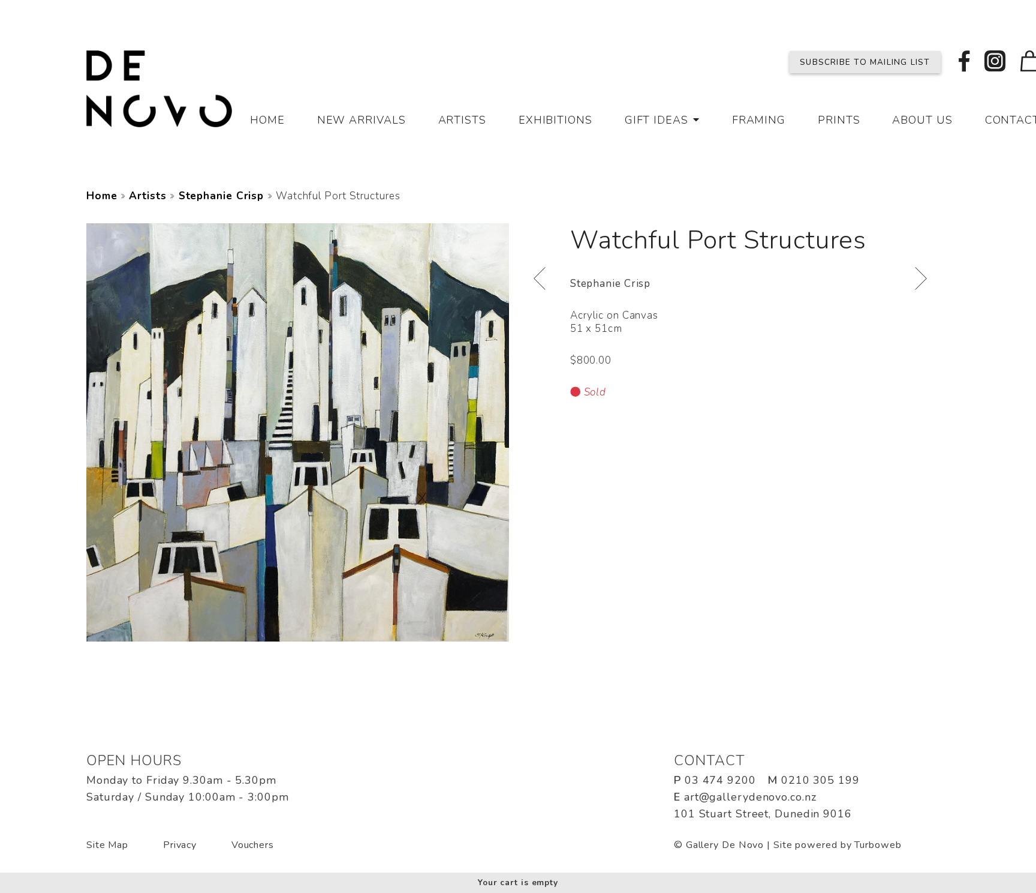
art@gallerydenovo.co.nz (750, 797)
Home (267, 120)
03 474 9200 (720, 780)
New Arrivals (361, 120)
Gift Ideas (656, 120)
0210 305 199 (820, 780)
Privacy (180, 845)
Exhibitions (555, 120)
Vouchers (252, 845)
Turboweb (877, 845)
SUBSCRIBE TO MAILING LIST (865, 62)
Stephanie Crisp (221, 196)
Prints (839, 120)
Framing (758, 120)
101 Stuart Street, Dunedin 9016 (763, 814)
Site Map (107, 845)
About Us (922, 120)
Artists (462, 120)
